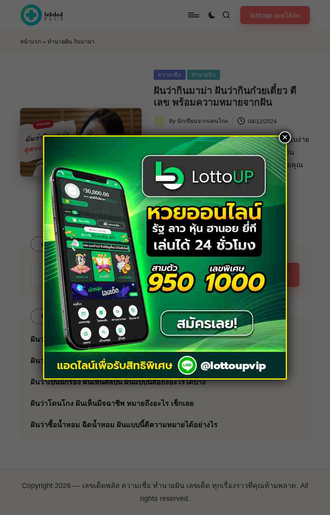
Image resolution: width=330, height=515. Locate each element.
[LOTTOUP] (165, 256)
